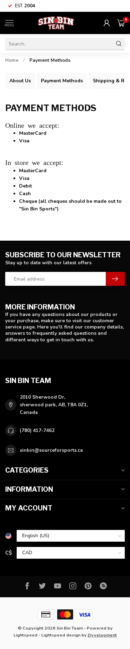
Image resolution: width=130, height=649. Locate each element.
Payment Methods (49, 60)
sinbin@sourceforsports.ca (51, 450)
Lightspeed (25, 635)
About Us (20, 80)
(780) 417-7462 (37, 430)
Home (11, 60)
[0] (121, 23)
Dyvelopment (102, 635)
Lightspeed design (60, 635)
